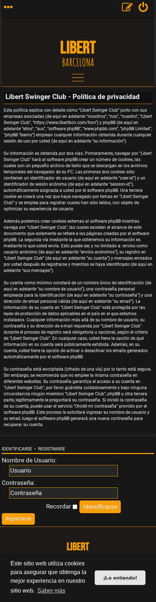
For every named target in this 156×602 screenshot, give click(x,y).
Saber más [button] (51, 590)
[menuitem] (143, 9)
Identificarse (17, 449)
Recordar (59, 506)
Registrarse (51, 449)
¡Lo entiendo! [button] (120, 578)
